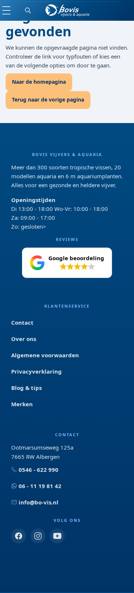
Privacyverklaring (36, 371)
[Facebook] (18, 536)
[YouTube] (57, 536)
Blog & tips (26, 387)
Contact (22, 322)
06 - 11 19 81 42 (40, 486)
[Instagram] (38, 536)
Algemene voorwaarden (45, 355)
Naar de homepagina (39, 81)
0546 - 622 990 (38, 469)
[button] (67, 263)
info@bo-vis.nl (38, 502)
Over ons (23, 338)
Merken (22, 404)
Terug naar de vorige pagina (48, 99)
